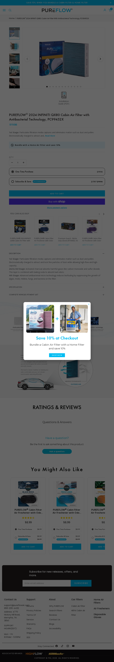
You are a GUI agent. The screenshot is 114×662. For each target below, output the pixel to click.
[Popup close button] (88, 303)
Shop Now (57, 355)
